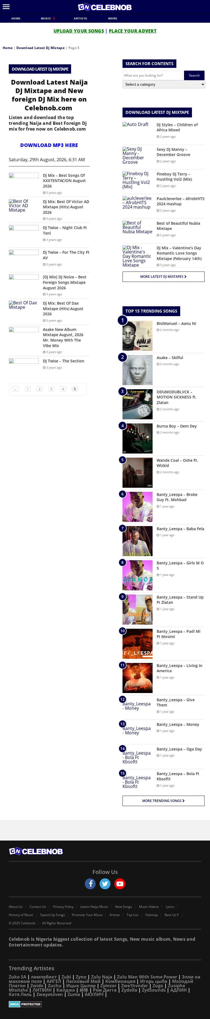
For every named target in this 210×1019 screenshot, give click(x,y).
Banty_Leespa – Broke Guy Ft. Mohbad (177, 497)
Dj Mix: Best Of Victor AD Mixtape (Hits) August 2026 (66, 207)
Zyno (81, 977)
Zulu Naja (101, 977)
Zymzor (108, 986)
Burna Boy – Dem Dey (177, 426)
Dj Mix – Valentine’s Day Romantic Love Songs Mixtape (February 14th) (179, 253)
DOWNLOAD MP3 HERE (49, 145)
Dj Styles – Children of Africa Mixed (177, 127)
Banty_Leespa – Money (178, 724)
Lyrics (170, 907)
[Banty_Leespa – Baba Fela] (137, 541)
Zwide (36, 986)
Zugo (158, 986)
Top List (132, 915)
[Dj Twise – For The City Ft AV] (24, 260)
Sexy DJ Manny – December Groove (173, 152)
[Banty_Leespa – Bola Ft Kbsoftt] (137, 781)
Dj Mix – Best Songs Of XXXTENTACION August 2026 (64, 181)
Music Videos (149, 907)
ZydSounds (154, 990)
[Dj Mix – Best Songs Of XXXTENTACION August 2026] (24, 183)
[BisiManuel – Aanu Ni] (137, 336)
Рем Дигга (105, 990)
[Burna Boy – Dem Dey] (137, 438)
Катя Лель (20, 994)
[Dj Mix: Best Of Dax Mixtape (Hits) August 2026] (24, 311)
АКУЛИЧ (94, 994)
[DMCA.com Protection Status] (105, 1004)
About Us (16, 907)
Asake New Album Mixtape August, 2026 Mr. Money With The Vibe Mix (63, 337)
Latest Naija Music (94, 907)
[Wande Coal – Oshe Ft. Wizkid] (137, 473)
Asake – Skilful (170, 357)
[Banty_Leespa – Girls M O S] (137, 575)
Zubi (66, 977)
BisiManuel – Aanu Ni (176, 323)
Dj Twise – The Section (63, 360)
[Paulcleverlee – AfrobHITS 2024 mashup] (137, 206)
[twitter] (105, 883)
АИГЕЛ (53, 981)
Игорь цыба (153, 981)
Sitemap (151, 915)
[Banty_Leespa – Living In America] (137, 678)
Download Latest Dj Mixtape (40, 47)
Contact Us (38, 907)
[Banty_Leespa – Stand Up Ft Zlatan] (137, 609)
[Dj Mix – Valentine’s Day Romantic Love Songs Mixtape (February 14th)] (137, 256)
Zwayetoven (49, 994)
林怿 (84, 990)
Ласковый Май (83, 981)
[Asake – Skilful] (137, 370)
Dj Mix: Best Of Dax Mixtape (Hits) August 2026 (63, 308)
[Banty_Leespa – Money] (137, 732)
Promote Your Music (87, 915)
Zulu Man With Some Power (147, 977)
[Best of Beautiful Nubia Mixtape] (137, 231)
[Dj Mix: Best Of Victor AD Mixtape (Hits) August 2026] (24, 209)
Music (46, 18)
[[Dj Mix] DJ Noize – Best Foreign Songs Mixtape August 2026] (24, 284)
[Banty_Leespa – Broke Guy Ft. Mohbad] (137, 507)
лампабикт (44, 977)
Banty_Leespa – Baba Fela (180, 528)
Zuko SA (17, 977)
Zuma (74, 994)
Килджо (65, 990)
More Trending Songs (162, 800)
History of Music (21, 915)
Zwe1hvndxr (134, 986)
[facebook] (90, 883)
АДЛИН (178, 990)
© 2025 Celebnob (22, 923)
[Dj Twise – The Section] (24, 368)
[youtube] (119, 883)
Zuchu (55, 986)
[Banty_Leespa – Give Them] (137, 707)
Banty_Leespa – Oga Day (179, 749)
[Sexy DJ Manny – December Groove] (137, 157)
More (113, 18)
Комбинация (120, 981)
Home (16, 18)
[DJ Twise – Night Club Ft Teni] (24, 235)
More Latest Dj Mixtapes (162, 276)
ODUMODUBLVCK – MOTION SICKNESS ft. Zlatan (177, 397)
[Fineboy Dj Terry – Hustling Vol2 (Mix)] (137, 181)
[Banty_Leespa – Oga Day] (137, 756)
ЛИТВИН (42, 990)
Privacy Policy (63, 907)
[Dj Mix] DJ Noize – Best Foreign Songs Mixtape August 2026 (64, 282)
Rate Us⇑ (172, 915)
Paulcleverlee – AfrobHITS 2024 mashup (181, 201)
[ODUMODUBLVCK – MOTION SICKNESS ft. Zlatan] (137, 404)
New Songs (123, 907)
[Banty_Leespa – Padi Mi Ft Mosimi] (137, 644)
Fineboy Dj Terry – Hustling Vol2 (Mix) (174, 176)
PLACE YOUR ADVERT (132, 31)
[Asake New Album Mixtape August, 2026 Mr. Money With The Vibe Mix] (24, 337)
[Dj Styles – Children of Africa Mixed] (137, 132)
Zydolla (129, 990)
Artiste (81, 18)
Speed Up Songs (52, 915)
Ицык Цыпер (81, 986)
